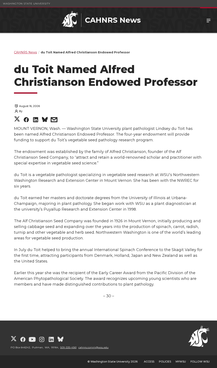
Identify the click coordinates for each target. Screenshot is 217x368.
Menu (208, 20)
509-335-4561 (68, 347)
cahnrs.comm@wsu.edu (93, 347)
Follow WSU (200, 361)
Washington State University (26, 3)
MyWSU (181, 361)
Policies (165, 361)
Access (149, 361)
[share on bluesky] (45, 120)
